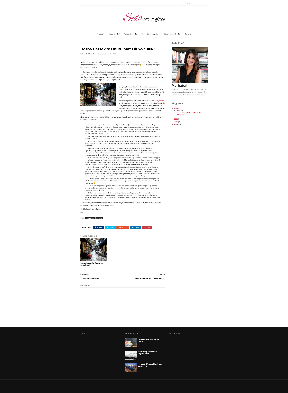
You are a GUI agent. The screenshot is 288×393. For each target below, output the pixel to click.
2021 (176, 122)
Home (82, 43)
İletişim (188, 34)
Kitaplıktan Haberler (172, 34)
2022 (176, 119)
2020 (176, 124)
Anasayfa (101, 34)
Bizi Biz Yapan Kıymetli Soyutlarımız (147, 353)
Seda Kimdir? (114, 34)
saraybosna (103, 43)
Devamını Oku (199, 95)
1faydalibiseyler (91, 43)
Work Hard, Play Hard (151, 34)
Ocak (178, 110)
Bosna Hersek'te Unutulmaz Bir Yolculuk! (92, 264)
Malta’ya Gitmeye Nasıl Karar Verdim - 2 (150, 365)
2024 (176, 108)
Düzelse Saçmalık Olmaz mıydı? (148, 340)
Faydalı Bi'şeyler (131, 34)
